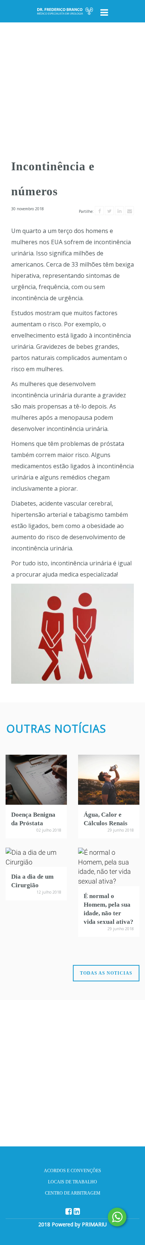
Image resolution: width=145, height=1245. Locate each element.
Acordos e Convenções (72, 1170)
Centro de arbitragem (72, 1193)
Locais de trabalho (72, 1182)
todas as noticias (106, 973)
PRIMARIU (94, 1224)
